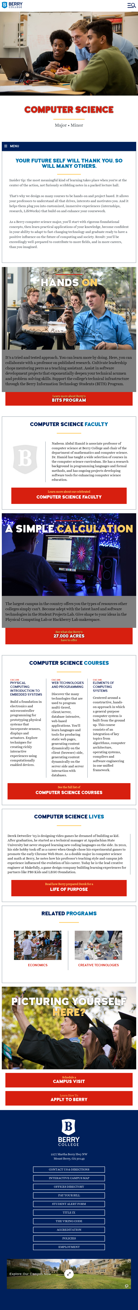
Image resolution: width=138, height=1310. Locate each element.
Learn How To (69, 1098)
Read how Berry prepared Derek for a (69, 887)
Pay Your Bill (69, 1195)
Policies (69, 1238)
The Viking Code (69, 1221)
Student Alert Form (69, 1204)
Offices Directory (69, 1186)
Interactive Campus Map (69, 1178)
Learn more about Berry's (69, 399)
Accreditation (69, 1229)
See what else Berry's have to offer (69, 636)
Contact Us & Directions (69, 1169)
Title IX (69, 1212)
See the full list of (69, 790)
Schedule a (69, 1080)
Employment (69, 1247)
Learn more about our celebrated (69, 495)
